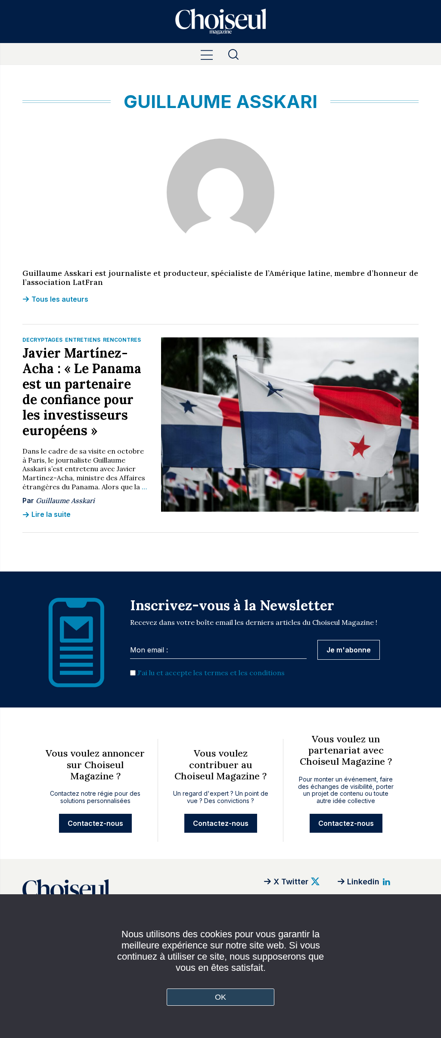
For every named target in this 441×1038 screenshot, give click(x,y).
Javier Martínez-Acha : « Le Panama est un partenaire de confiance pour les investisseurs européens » (81, 392)
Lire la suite (51, 514)
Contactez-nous (95, 823)
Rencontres (122, 340)
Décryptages (42, 340)
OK (221, 997)
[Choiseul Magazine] (121, 891)
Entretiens (82, 340)
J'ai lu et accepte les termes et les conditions (211, 672)
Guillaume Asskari (65, 500)
